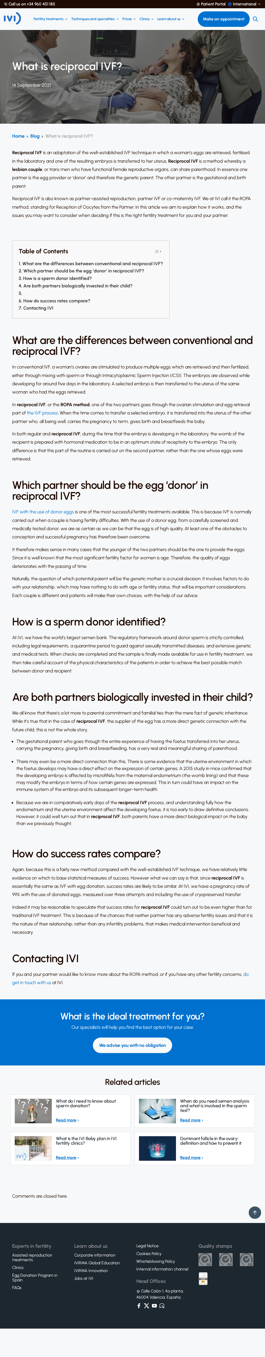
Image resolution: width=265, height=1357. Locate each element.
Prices (127, 19)
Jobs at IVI (83, 1278)
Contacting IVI (38, 308)
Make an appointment (224, 19)
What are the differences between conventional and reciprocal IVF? (92, 263)
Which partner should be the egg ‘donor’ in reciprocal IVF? (83, 271)
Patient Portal (213, 4)
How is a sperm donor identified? (57, 278)
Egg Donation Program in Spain (34, 1277)
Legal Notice (147, 1246)
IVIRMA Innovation (91, 1270)
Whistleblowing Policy (155, 1261)
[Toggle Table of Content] (158, 251)
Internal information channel (162, 1269)
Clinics (144, 19)
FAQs (16, 1287)
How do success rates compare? (56, 301)
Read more (66, 1120)
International (244, 4)
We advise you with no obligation (132, 1045)
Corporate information (94, 1255)
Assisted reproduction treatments (32, 1257)
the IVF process (42, 413)
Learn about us (168, 19)
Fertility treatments (48, 19)
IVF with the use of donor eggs (43, 512)
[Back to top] (255, 1212)
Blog (35, 136)
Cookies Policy (148, 1253)
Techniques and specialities (93, 19)
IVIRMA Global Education (97, 1263)
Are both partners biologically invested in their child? (77, 286)
